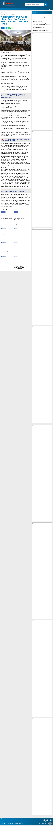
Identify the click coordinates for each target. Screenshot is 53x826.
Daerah (3, 9)
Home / (2, 12)
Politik (8, 9)
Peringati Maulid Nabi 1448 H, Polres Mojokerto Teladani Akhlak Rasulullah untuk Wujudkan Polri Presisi (42, 20)
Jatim (37, 9)
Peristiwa (32, 9)
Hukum (19, 9)
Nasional (13, 9)
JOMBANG (43, 9)
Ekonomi (25, 9)
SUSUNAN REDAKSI (43, 823)
